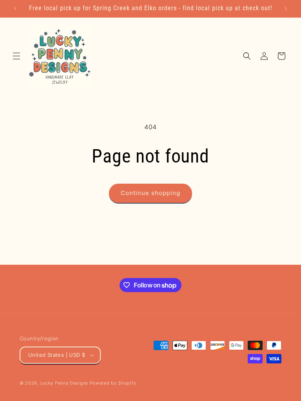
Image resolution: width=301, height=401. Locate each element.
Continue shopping (150, 193)
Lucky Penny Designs (64, 383)
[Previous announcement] (15, 8)
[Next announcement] (285, 8)
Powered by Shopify (113, 383)
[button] (16, 56)
